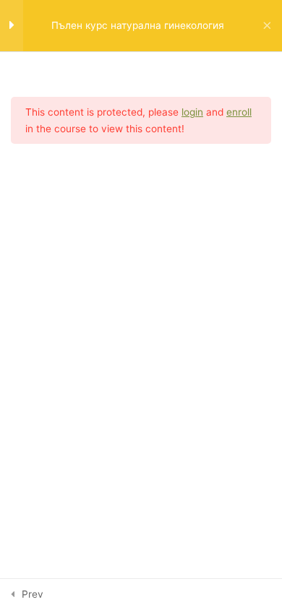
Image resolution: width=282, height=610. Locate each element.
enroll (239, 112)
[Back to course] (267, 26)
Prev (32, 594)
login (192, 112)
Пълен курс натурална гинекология (137, 25)
